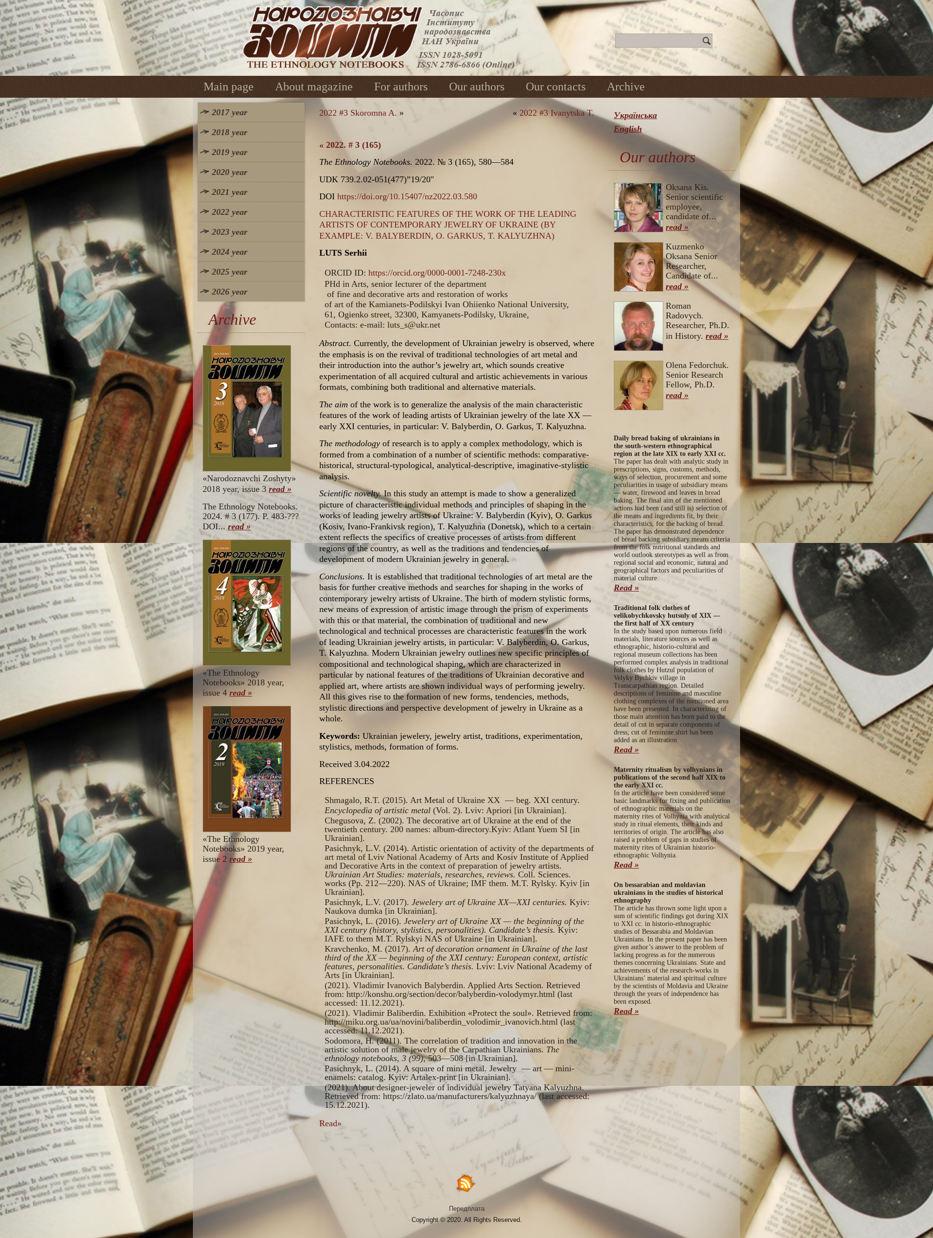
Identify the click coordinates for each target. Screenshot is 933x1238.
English (628, 129)
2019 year (229, 152)
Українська (635, 115)
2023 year (229, 232)
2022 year (229, 212)
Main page (229, 86)
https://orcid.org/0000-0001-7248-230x (437, 273)
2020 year (229, 172)
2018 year (229, 132)
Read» (330, 1123)
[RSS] (466, 1183)
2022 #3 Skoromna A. (358, 113)
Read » (626, 588)
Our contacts (556, 86)
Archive (626, 86)
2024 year (229, 252)
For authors (401, 86)
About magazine (314, 86)
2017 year (229, 112)
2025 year (229, 272)
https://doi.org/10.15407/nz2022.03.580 (407, 196)
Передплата (466, 1208)
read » (280, 489)
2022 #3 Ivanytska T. (556, 113)
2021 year (229, 192)
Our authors (476, 86)
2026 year (229, 291)
